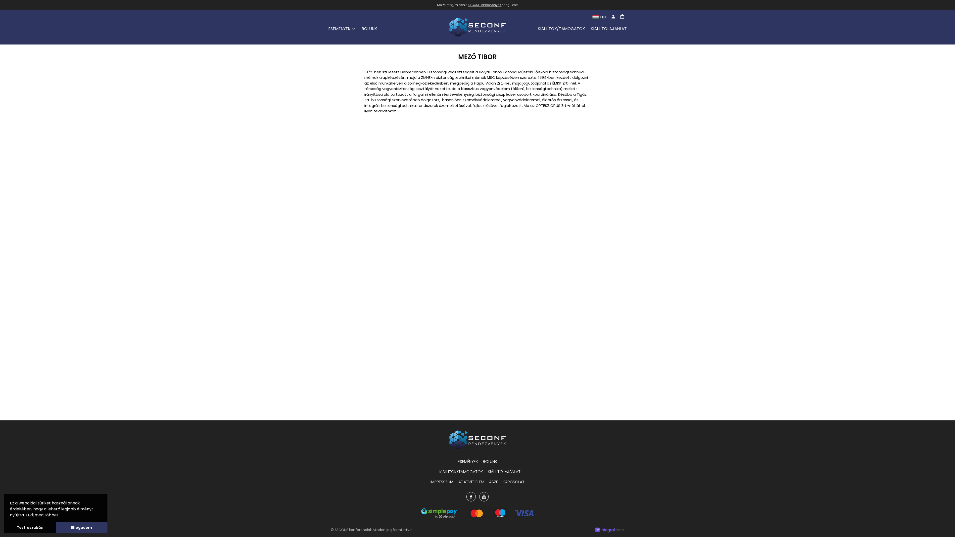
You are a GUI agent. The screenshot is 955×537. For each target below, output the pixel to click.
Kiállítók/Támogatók (561, 29)
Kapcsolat (514, 482)
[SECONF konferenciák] (477, 439)
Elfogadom (81, 527)
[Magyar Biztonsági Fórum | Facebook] (471, 496)
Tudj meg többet (42, 515)
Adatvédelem (471, 482)
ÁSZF (493, 482)
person (613, 16)
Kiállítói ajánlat (609, 29)
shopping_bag (622, 16)
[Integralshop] (609, 531)
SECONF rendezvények (484, 5)
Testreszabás (30, 527)
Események (339, 29)
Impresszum (441, 482)
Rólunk (369, 29)
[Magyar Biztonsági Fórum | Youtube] (484, 496)
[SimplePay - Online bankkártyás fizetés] (477, 517)
